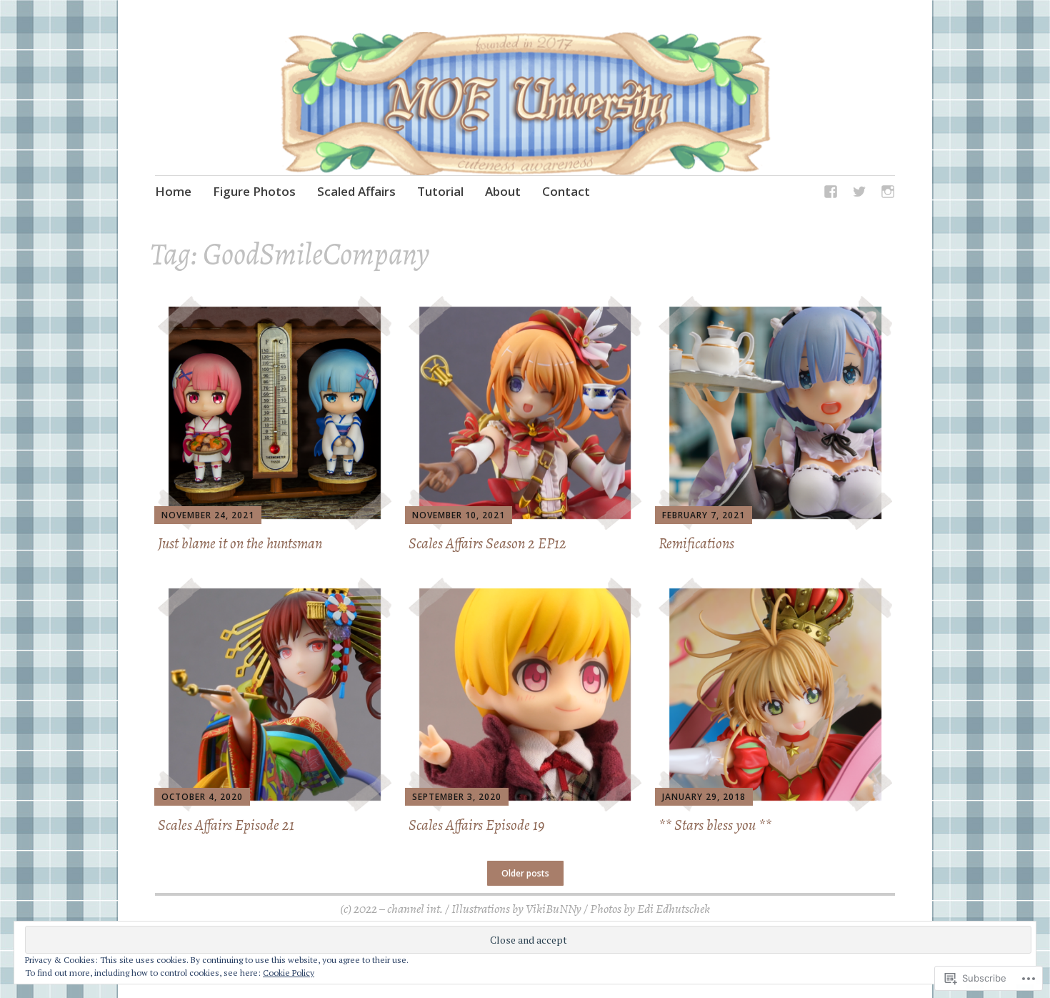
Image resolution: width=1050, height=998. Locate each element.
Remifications (696, 543)
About (503, 191)
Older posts (525, 873)
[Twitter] (859, 194)
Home (173, 191)
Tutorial (440, 191)
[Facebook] (831, 194)
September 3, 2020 (456, 797)
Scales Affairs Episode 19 (476, 825)
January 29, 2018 (704, 797)
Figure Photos (254, 191)
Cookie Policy (288, 972)
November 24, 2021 (207, 515)
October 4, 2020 (202, 797)
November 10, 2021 (458, 515)
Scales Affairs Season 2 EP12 (487, 543)
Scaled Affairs (356, 191)
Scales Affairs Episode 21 (226, 825)
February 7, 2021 (703, 515)
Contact (566, 191)
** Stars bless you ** (715, 825)
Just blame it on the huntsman (240, 543)
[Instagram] (888, 194)
